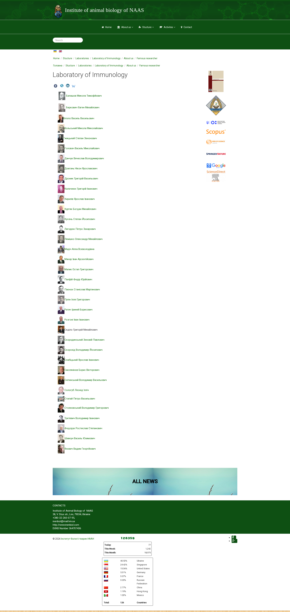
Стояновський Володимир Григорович (86, 407)
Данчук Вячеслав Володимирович (84, 158)
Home (108, 27)
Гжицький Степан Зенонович (80, 138)
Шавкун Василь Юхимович (79, 438)
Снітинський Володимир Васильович (85, 380)
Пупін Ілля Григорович (77, 299)
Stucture (147, 27)
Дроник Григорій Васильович (81, 178)
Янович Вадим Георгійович (80, 448)
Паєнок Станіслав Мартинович (82, 289)
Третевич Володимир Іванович (82, 418)
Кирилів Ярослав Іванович (79, 198)
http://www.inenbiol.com (66, 524)
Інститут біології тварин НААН (77, 538)
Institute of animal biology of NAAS (104, 10)
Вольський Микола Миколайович (83, 128)
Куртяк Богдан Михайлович (80, 209)
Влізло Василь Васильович (78, 118)
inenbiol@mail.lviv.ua (64, 521)
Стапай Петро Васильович (79, 398)
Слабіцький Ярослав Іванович (81, 359)
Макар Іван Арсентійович (78, 259)
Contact (188, 27)
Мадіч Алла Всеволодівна (79, 249)
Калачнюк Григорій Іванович (80, 188)
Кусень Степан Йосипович (79, 219)
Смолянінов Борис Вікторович (81, 369)
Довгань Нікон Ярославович (80, 168)
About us (126, 27)
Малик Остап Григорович (78, 269)
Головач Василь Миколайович (82, 148)
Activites (168, 27)
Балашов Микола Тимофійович (84, 95)
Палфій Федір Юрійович (78, 279)
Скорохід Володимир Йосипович (83, 349)
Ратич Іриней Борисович (78, 309)
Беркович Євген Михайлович (82, 107)
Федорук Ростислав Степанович (83, 428)
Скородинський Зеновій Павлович (84, 339)
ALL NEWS (145, 481)
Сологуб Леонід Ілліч (76, 390)
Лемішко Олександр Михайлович (83, 239)
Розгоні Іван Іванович (76, 319)
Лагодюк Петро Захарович (80, 228)
